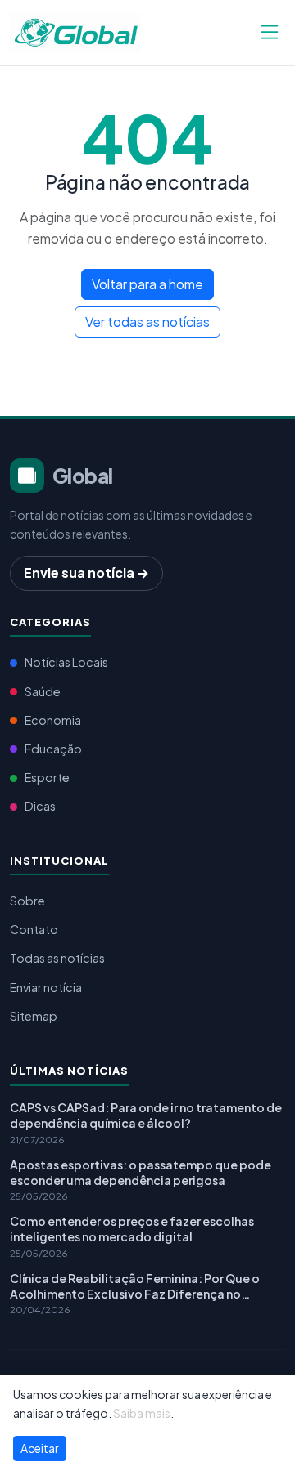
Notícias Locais (66, 662)
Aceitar (39, 1448)
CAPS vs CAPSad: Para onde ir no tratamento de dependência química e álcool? (146, 1115)
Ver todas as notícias (147, 321)
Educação (53, 748)
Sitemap (33, 1015)
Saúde (43, 691)
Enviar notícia (46, 987)
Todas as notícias (57, 957)
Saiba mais (141, 1413)
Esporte (47, 777)
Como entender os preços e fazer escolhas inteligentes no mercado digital (132, 1229)
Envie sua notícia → (86, 572)
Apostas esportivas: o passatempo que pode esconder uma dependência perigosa (140, 1172)
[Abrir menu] (269, 32)
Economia (53, 720)
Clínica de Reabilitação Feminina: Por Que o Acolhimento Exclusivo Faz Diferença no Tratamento (135, 1286)
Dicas (40, 805)
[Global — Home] (75, 30)
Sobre (27, 900)
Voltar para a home (147, 284)
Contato (34, 929)
